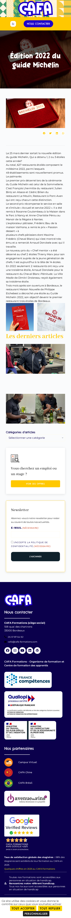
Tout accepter (23, 908)
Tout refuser (50, 908)
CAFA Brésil (25, 782)
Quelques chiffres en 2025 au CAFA (23, 868)
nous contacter (38, 23)
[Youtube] (22, 650)
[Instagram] (15, 650)
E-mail (24, 527)
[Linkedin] (30, 650)
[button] (44, 133)
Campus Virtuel (27, 762)
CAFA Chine (25, 772)
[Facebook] (7, 650)
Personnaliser (36, 913)
